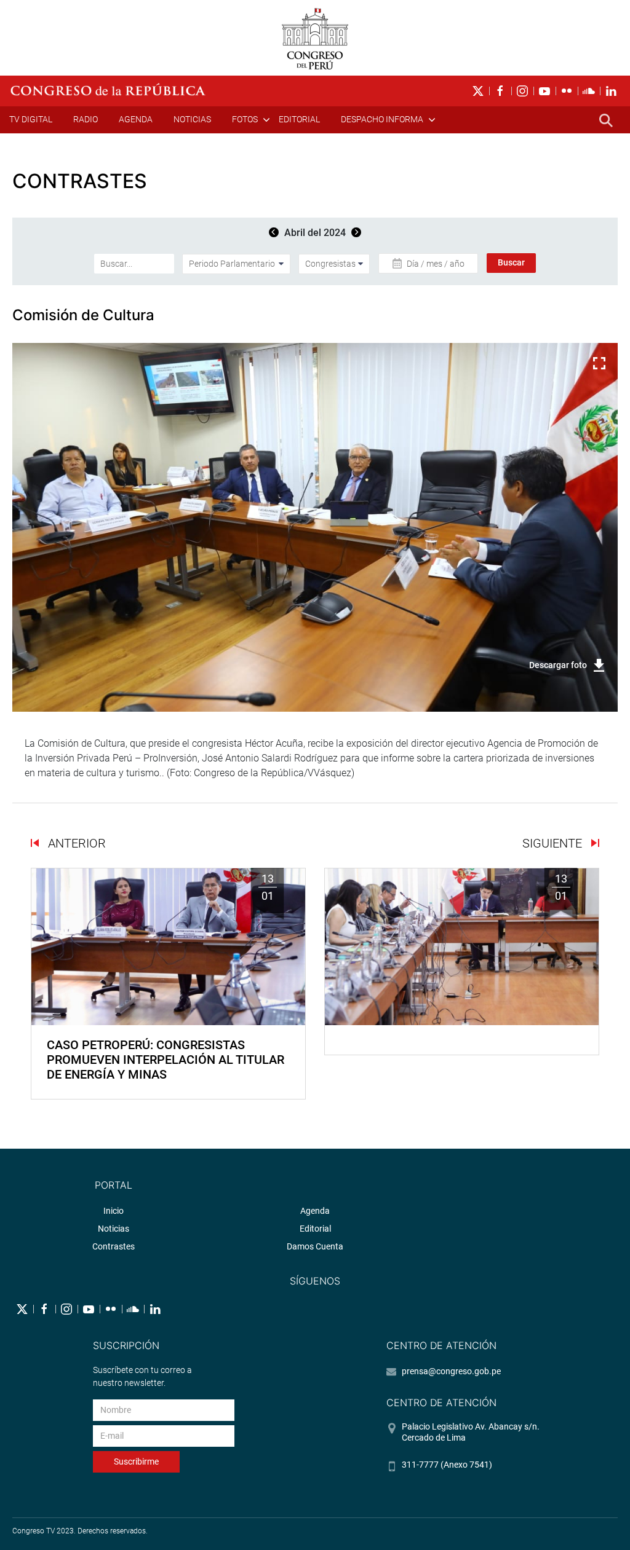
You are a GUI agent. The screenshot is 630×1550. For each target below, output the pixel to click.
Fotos (245, 119)
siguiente (553, 843)
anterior (75, 843)
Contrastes (113, 1246)
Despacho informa (382, 119)
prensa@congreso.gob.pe (451, 1371)
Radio (85, 119)
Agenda (136, 119)
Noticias (192, 119)
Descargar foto (558, 665)
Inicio (113, 1211)
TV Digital (30, 119)
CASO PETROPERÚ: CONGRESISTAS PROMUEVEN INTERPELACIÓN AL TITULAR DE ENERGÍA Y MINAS (165, 1059)
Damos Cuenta (315, 1246)
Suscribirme (136, 1461)
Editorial (299, 119)
